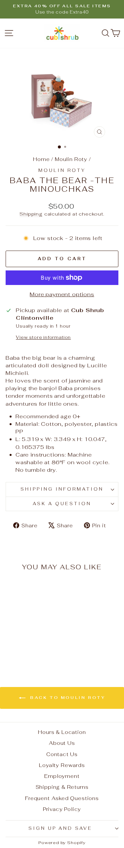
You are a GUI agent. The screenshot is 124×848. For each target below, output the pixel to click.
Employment (61, 776)
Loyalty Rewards (62, 765)
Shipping (31, 214)
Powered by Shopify (62, 842)
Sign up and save (60, 828)
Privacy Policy (62, 809)
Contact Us (62, 754)
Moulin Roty (71, 159)
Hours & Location (62, 732)
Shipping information (62, 489)
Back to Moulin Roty (66, 697)
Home (41, 159)
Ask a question (62, 503)
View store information (43, 337)
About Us (62, 743)
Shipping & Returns (62, 787)
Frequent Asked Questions (62, 798)
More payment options (62, 294)
